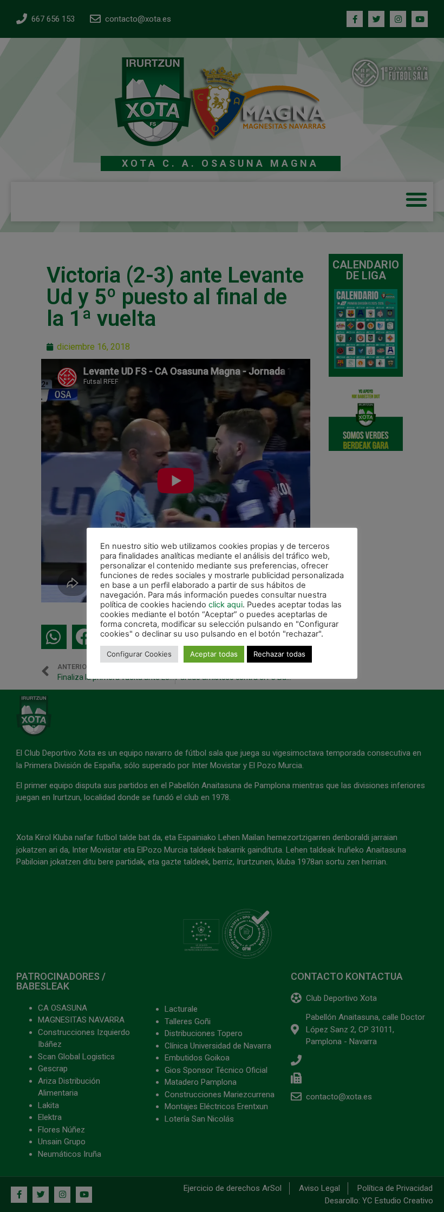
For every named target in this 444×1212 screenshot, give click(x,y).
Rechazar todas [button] (279, 654)
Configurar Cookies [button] (139, 654)
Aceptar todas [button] (214, 654)
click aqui (225, 605)
